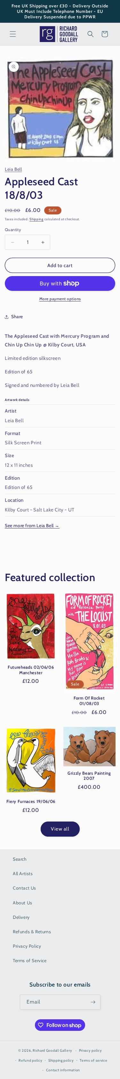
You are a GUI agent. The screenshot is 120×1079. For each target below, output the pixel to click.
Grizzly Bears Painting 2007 (89, 775)
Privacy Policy (27, 946)
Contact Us (24, 888)
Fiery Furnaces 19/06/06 (30, 801)
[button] (13, 34)
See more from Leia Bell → (32, 525)
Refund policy (30, 1060)
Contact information (63, 1070)
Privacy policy (90, 1050)
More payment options (60, 298)
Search (20, 859)
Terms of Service (30, 960)
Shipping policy (61, 1060)
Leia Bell (13, 169)
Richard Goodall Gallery (52, 1050)
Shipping (36, 219)
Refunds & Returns (32, 932)
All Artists (23, 873)
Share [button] (17, 316)
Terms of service (93, 1060)
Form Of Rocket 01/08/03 (89, 700)
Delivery (21, 917)
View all (60, 829)
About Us (22, 903)
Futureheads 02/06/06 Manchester (31, 670)
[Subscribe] (93, 1002)
